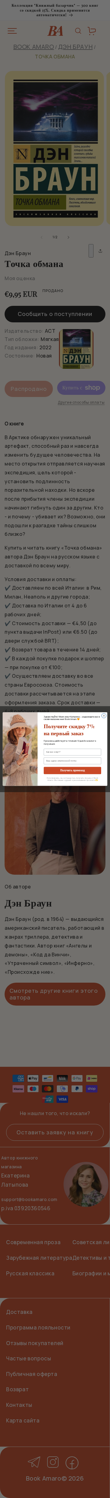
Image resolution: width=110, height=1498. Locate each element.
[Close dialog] (103, 715)
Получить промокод (72, 771)
